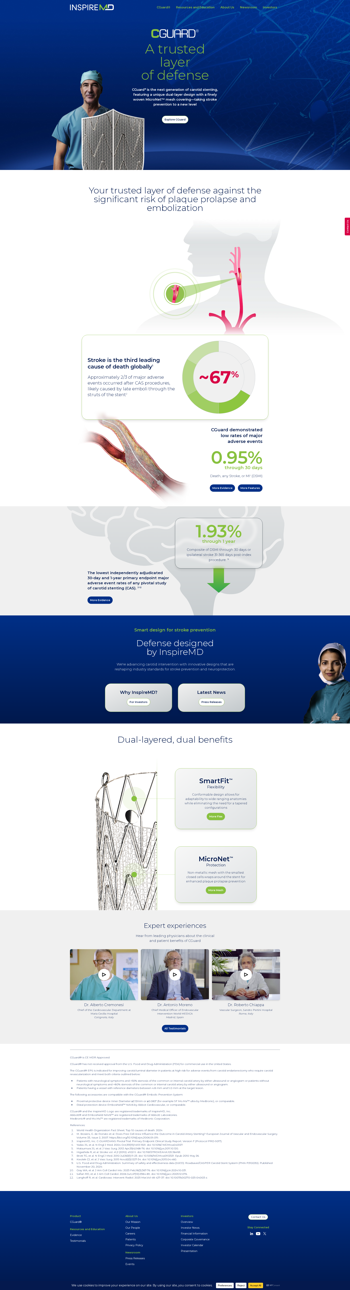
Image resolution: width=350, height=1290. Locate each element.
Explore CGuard (175, 119)
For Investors (138, 702)
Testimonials (78, 1241)
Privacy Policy (134, 1245)
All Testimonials (175, 1028)
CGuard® (163, 7)
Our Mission (132, 1222)
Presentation (189, 1251)
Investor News (190, 1227)
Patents (130, 1239)
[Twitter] (264, 1233)
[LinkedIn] (251, 1233)
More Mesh (215, 890)
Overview (187, 1222)
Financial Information (194, 1233)
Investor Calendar (192, 1245)
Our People (132, 1227)
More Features (250, 488)
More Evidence (222, 488)
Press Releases (211, 702)
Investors (270, 7)
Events (129, 1264)
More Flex (215, 816)
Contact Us (258, 1217)
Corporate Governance (195, 1239)
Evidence (76, 1235)
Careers (130, 1233)
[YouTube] (258, 1234)
